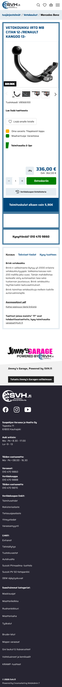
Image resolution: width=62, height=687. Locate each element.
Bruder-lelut (8, 634)
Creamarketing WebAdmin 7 (27, 683)
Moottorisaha (9, 616)
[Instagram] (16, 410)
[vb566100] (31, 64)
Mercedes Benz (50, 15)
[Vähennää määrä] (9, 181)
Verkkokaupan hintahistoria (33, 191)
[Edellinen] (6, 94)
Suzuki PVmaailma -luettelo (17, 565)
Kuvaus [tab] (10, 255)
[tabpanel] (31, 293)
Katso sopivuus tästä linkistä (21, 307)
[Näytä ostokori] (51, 5)
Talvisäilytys (9, 546)
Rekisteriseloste (10, 507)
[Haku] (38, 5)
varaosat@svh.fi (14, 323)
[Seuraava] (55, 94)
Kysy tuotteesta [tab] (49, 255)
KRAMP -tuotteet (11, 664)
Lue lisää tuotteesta (17, 110)
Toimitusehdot (10, 501)
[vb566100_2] (36, 94)
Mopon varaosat (11, 642)
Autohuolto (8, 559)
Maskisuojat (8, 593)
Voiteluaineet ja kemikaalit (16, 657)
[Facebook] (5, 410)
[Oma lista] (45, 5)
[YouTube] (28, 410)
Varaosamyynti (10, 526)
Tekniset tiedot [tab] (27, 255)
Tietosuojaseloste (11, 513)
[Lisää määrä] (22, 181)
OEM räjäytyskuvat (12, 578)
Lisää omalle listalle (23, 121)
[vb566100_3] (45, 94)
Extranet (7, 540)
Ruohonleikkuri (10, 608)
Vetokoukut (30, 15)
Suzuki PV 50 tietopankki (16, 572)
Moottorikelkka (10, 601)
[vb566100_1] (26, 94)
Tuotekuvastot (10, 553)
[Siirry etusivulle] (11, 5)
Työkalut (7, 623)
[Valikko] (57, 5)
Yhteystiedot (9, 519)
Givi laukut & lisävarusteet (16, 649)
